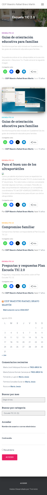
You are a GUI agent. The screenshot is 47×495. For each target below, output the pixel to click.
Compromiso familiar (18, 227)
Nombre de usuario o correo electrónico (19, 427)
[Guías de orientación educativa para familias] (23, 100)
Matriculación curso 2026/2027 (16, 310)
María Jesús (24, 377)
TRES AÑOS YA (36, 367)
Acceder (10, 457)
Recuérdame (9, 450)
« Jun (4, 355)
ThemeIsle (33, 489)
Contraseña (7, 438)
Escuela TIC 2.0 (8, 33)
